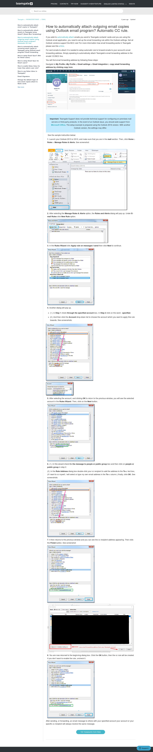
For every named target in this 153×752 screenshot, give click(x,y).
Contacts (64, 4)
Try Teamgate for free (90, 732)
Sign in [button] (132, 4)
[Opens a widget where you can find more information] (144, 748)
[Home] (24, 3)
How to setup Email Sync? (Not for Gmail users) (29, 56)
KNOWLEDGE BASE (32, 19)
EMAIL (44, 19)
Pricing (54, 4)
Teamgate (21, 19)
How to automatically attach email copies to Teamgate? (28, 26)
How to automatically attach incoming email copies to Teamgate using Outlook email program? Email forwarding (29, 49)
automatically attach (65, 37)
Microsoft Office (58, 125)
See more (21, 87)
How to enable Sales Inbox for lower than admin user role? (29, 67)
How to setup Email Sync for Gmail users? (28, 62)
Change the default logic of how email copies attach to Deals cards (28, 82)
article (61, 46)
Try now (74, 4)
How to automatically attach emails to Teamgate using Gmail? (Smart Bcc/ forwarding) (29, 32)
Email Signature (24, 76)
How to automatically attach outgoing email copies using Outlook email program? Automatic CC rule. (28, 40)
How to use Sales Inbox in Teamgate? (27, 72)
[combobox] (76, 11)
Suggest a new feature (91, 4)
